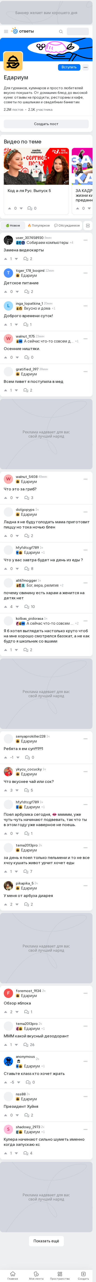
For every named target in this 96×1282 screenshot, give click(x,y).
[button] (88, 225)
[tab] (12, 225)
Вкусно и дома (37, 308)
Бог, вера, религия (42, 585)
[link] (36, 181)
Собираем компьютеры (47, 243)
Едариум (29, 275)
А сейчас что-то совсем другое (49, 341)
